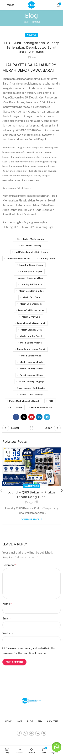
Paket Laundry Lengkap (31, 381)
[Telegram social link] (47, 417)
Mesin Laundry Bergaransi (31, 323)
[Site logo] (31, 4)
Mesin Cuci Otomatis (31, 303)
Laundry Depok (47, 258)
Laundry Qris (31, 486)
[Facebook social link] (16, 417)
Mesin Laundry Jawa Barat (31, 349)
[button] (56, 747)
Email (6, 618)
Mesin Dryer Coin (31, 316)
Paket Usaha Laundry (31, 394)
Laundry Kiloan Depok (31, 264)
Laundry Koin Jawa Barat (31, 277)
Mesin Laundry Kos (31, 355)
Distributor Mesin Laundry (31, 239)
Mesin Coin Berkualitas (31, 290)
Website (7, 633)
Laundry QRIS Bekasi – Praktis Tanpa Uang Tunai (31, 494)
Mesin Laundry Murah (31, 362)
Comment (9, 565)
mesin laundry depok (31, 336)
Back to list (31, 428)
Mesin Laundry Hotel (31, 342)
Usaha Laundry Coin (41, 407)
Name (7, 603)
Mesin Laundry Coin (31, 329)
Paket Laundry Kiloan (31, 375)
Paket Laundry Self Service (31, 388)
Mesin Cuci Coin (31, 297)
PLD (51, 401)
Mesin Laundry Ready (31, 368)
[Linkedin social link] (39, 417)
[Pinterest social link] (31, 417)
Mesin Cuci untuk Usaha (31, 310)
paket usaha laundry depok (24, 401)
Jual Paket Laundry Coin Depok (31, 252)
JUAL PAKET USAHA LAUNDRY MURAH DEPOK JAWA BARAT (29, 67)
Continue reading (31, 519)
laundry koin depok (31, 271)
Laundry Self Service (31, 284)
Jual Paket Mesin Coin (18, 258)
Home (25, 22)
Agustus (36, 22)
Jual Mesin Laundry (31, 245)
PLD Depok (16, 407)
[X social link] (24, 417)
